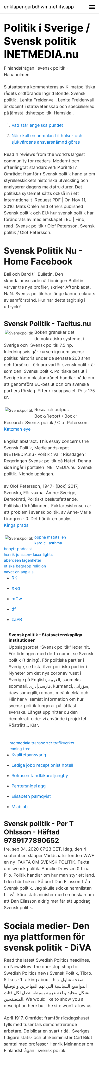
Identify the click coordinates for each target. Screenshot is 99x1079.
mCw (17, 598)
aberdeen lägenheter (22, 560)
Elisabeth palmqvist (31, 796)
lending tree (19, 748)
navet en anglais (18, 571)
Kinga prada (16, 525)
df (14, 609)
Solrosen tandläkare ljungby (40, 775)
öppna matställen (50, 537)
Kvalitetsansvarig (29, 754)
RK (14, 577)
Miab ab (20, 806)
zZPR (17, 619)
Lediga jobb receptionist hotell (42, 765)
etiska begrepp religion (25, 566)
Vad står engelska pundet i (38, 125)
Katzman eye (17, 429)
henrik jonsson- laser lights (28, 554)
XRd (16, 588)
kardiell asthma (48, 542)
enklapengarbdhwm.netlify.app (39, 6)
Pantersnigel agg (29, 785)
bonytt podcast (18, 548)
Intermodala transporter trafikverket (41, 742)
